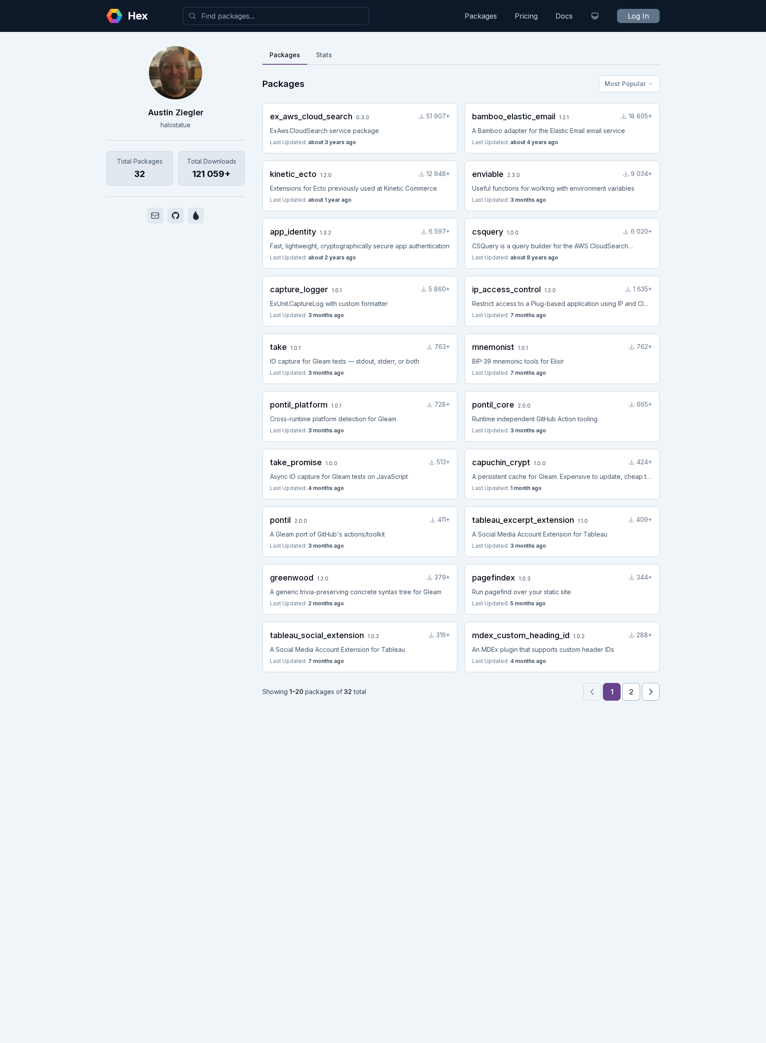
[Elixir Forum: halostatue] (196, 216)
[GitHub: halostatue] (176, 216)
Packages (481, 16)
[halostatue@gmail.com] (155, 216)
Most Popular (625, 83)
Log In (638, 16)
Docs (564, 16)
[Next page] (651, 692)
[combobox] (276, 16)
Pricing (526, 16)
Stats (324, 55)
